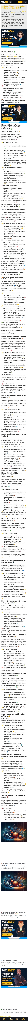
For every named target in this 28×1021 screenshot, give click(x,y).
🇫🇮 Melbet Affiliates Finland (9, 960)
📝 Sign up (11, 1019)
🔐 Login (4, 1019)
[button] (10, 2)
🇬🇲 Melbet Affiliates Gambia (9, 1009)
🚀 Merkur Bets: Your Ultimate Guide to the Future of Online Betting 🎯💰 (13, 912)
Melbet (15, 56)
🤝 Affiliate (23, 1019)
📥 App (17, 1019)
